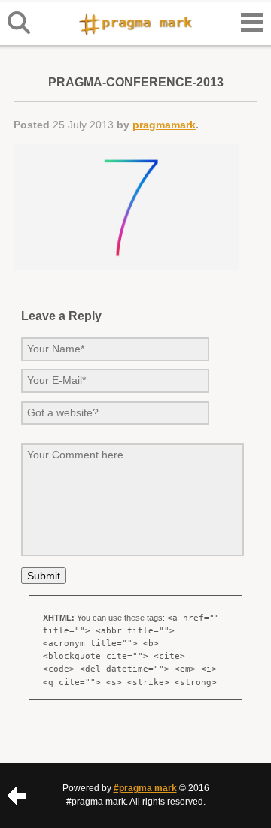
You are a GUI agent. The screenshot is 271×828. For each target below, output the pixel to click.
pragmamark (164, 125)
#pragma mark (145, 788)
